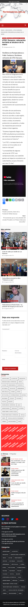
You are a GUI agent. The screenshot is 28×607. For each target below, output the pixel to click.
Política (4, 401)
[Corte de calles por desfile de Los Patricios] (14, 241)
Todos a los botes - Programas (15, 418)
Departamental (12, 385)
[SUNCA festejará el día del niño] (5, 492)
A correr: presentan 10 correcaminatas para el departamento (17, 504)
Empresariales (10, 247)
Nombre (4, 350)
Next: (14, 219)
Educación (9, 38)
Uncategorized (12, 421)
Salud (19, 404)
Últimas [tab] (5, 454)
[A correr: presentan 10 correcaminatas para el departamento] (5, 503)
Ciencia (20, 381)
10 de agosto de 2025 (8, 47)
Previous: (11, 211)
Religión (10, 401)
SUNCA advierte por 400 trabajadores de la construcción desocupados (13, 535)
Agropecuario (5, 378)
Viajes (19, 421)
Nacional (23, 395)
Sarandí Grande (6, 408)
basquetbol (22, 378)
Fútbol (19, 391)
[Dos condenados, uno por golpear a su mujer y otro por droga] (5, 461)
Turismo (4, 421)
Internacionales (15, 395)
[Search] (25, 25)
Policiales (18, 398)
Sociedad (20, 247)
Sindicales (14, 408)
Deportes (20, 385)
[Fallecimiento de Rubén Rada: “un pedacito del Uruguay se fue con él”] (14, 294)
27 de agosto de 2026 (7, 255)
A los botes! (14, 378)
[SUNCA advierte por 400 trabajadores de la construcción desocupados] (5, 471)
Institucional (5, 395)
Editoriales (5, 388)
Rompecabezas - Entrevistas (18, 38)
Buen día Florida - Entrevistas (9, 381)
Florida (15, 247)
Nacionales (5, 398)
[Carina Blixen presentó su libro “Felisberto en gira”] (14, 267)
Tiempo (3, 418)
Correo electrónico (18, 351)
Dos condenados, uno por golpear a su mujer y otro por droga (18, 462)
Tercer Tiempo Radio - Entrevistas (10, 414)
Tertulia (22, 414)
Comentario (6, 329)
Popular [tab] (13, 454)
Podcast (12, 398)
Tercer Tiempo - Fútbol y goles (9, 411)
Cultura (4, 38)
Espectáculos (10, 300)
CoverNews (13, 604)
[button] (2, 25)
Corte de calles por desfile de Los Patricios (13, 541)
